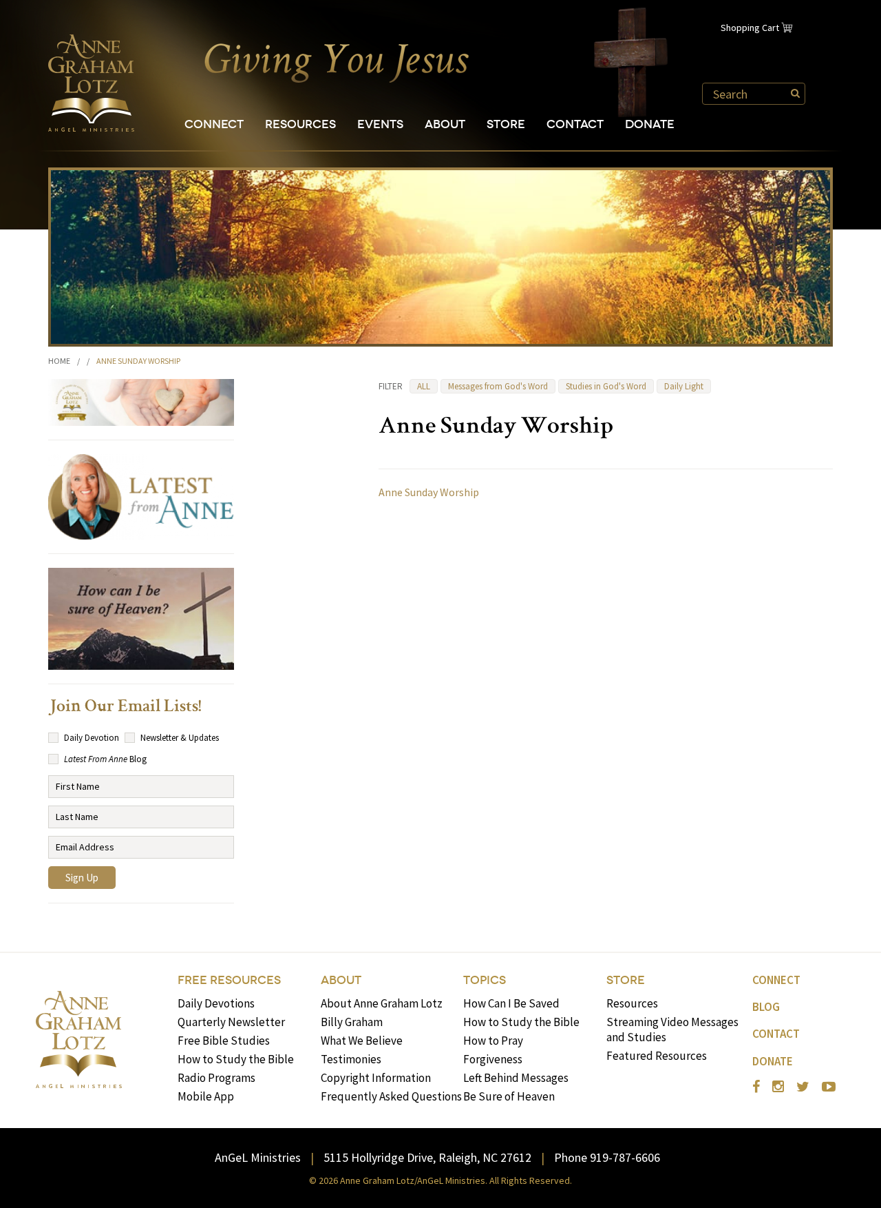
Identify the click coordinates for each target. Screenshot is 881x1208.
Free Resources (229, 980)
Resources (300, 124)
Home (59, 361)
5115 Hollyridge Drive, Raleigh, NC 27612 (427, 1157)
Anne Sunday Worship (429, 492)
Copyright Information (376, 1077)
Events (380, 124)
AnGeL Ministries (258, 1157)
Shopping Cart (750, 27)
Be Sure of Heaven (509, 1096)
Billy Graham (352, 1022)
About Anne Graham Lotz (382, 1003)
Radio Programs (216, 1077)
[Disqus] (606, 687)
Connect (214, 124)
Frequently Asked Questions (391, 1096)
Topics (484, 980)
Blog (766, 1006)
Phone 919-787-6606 (607, 1157)
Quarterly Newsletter (231, 1022)
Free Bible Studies (224, 1040)
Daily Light (683, 386)
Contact (575, 124)
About (445, 124)
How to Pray (493, 1040)
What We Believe (362, 1040)
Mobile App (206, 1096)
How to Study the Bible (236, 1059)
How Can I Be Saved (511, 1003)
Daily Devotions (216, 1003)
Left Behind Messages (516, 1077)
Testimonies (351, 1059)
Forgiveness (492, 1059)
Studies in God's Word (606, 386)
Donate (650, 124)
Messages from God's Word (498, 386)
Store (506, 124)
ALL (423, 386)
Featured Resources (656, 1055)
